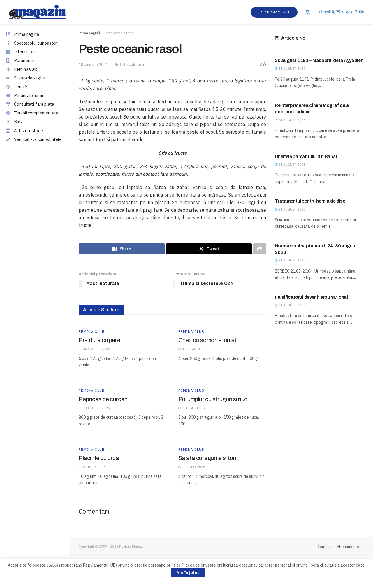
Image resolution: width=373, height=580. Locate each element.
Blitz (18, 121)
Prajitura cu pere (99, 340)
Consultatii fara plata (34, 104)
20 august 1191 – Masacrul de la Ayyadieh (319, 60)
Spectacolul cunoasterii (36, 43)
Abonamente (277, 12)
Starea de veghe (29, 78)
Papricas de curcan (103, 399)
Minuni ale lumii (28, 95)
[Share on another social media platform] (259, 248)
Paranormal (25, 60)
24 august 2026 (291, 68)
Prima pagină (89, 33)
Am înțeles (188, 572)
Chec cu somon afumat (207, 340)
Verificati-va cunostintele (37, 139)
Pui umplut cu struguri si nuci (213, 399)
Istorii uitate (26, 51)
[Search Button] (308, 12)
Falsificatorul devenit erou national (311, 297)
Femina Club (26, 69)
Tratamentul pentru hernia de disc (310, 201)
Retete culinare (129, 64)
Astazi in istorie (28, 130)
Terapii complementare (36, 113)
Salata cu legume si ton (207, 458)
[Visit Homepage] (43, 12)
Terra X (21, 86)
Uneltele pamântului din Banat (306, 156)
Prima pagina (26, 34)
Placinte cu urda (99, 458)
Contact (324, 546)
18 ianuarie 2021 (93, 64)
